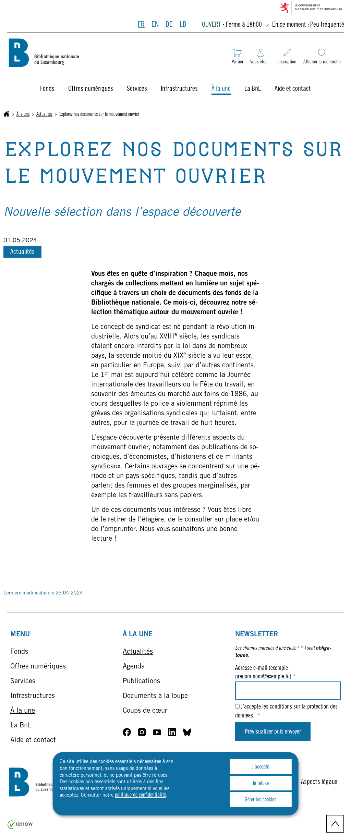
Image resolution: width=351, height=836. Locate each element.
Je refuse (261, 783)
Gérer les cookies (260, 800)
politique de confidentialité (140, 795)
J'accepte (260, 767)
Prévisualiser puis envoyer (273, 732)
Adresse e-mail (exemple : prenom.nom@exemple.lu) (265, 672)
